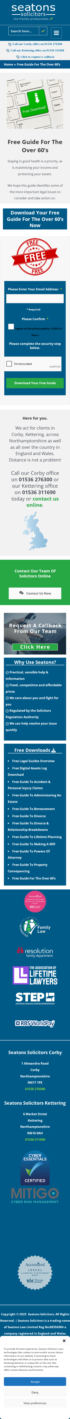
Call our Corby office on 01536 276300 (37, 44)
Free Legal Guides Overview (33, 761)
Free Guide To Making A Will (33, 844)
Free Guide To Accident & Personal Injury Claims (29, 784)
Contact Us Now (38, 593)
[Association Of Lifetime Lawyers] (35, 975)
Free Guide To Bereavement (33, 809)
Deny (35, 1392)
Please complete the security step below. (35, 346)
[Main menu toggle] (56, 33)
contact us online (42, 502)
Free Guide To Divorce (29, 816)
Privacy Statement (42, 1412)
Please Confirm (35, 319)
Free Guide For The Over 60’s (34, 878)
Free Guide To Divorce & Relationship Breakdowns (28, 826)
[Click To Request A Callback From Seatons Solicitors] (35, 633)
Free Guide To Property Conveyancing (27, 867)
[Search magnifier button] (43, 31)
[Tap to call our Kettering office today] (18, 56)
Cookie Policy (23, 1412)
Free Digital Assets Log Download (27, 771)
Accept (35, 1382)
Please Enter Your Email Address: (35, 289)
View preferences (35, 1403)
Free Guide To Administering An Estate (34, 798)
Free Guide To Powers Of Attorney (29, 854)
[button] (64, 1341)
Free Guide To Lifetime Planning (37, 837)
